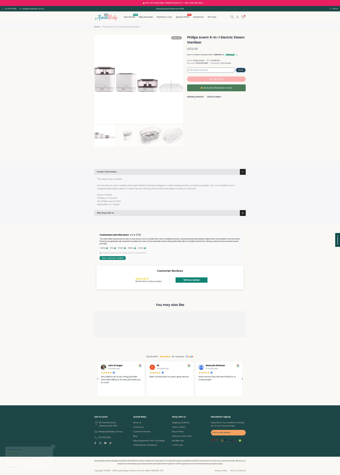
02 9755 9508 (10, 9)
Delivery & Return (195, 96)
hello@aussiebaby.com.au (33, 9)
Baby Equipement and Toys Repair (149, 440)
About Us (137, 422)
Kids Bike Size (178, 440)
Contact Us (138, 427)
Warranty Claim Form (182, 436)
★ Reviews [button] (337, 240)
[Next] (242, 379)
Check (241, 70)
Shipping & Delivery (181, 422)
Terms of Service (238, 470)
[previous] (99, 79)
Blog (135, 436)
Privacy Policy (221, 470)
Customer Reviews (141, 431)
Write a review (191, 279)
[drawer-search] (232, 17)
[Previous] (97, 379)
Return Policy (178, 431)
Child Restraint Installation (145, 445)
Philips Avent (198, 60)
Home (97, 26)
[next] (177, 79)
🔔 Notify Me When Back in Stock (216, 87)
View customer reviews (112, 258)
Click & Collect (214, 96)
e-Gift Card (177, 445)
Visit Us (335, 9)
